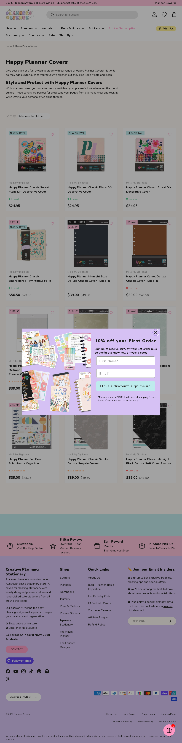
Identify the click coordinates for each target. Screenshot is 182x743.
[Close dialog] (155, 332)
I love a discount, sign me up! (125, 386)
